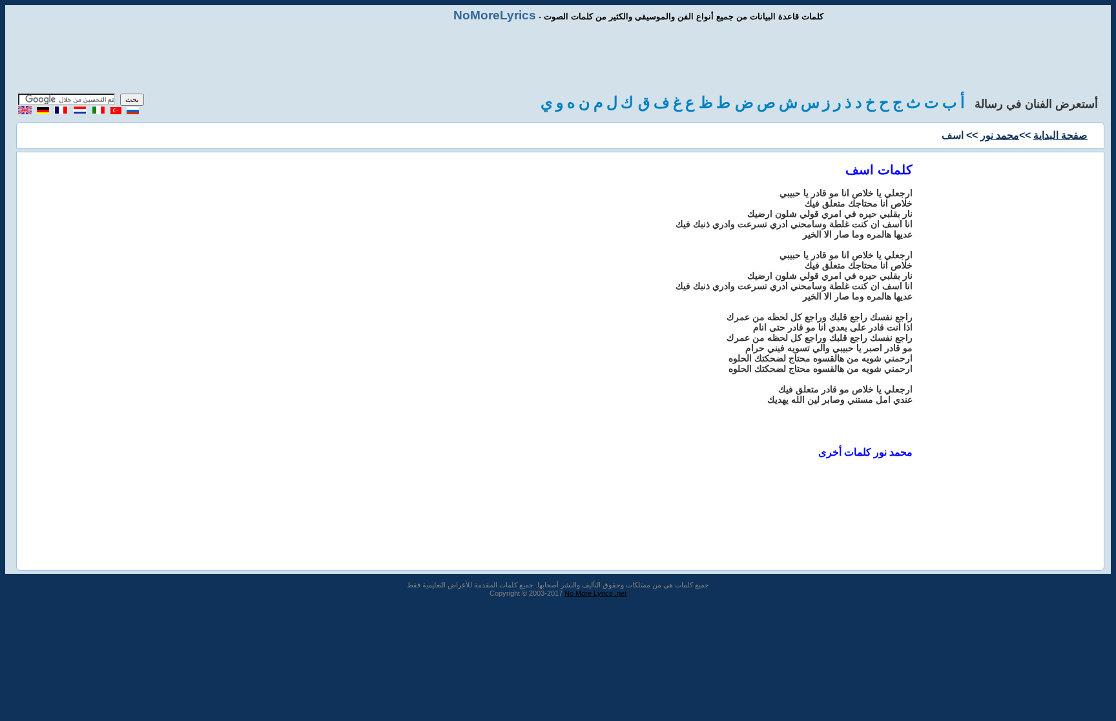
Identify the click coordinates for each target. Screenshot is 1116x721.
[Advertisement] (558, 58)
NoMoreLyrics (494, 15)
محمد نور (999, 135)
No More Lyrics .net (595, 593)
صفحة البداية (1060, 135)
